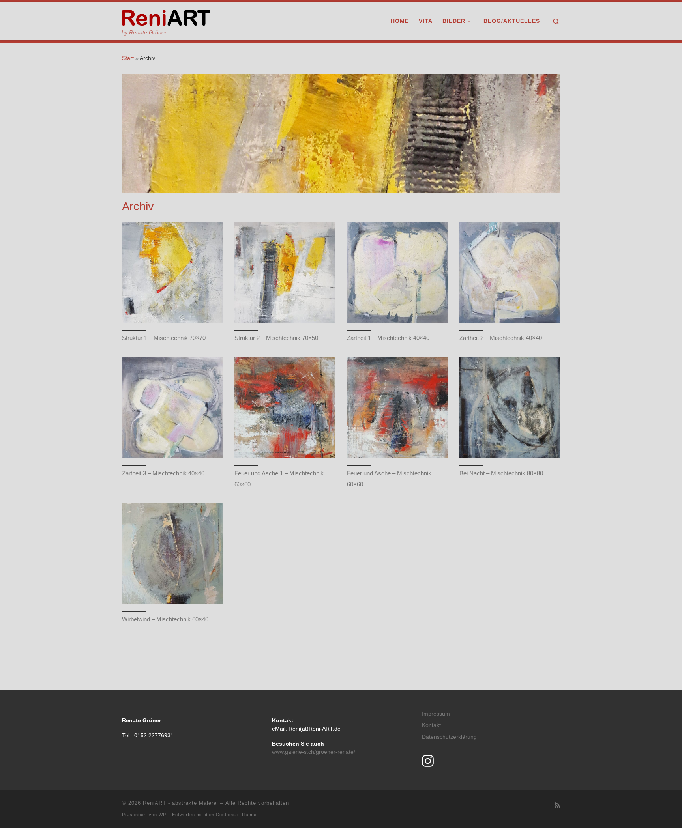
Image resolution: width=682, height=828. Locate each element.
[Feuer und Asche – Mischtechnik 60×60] (397, 407)
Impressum (436, 714)
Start (128, 58)
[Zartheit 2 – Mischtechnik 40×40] (509, 272)
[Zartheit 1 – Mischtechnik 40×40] (397, 272)
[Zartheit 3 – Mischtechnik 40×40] (172, 407)
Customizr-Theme (236, 814)
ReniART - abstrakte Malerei (180, 803)
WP (162, 814)
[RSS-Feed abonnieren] (557, 805)
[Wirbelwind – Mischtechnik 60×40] (172, 553)
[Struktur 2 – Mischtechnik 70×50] (284, 272)
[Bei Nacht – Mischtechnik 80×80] (509, 407)
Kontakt (431, 725)
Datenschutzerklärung (449, 737)
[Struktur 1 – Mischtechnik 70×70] (172, 272)
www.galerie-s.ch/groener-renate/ (313, 752)
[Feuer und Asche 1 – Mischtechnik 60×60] (284, 407)
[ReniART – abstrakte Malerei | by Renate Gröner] (166, 16)
